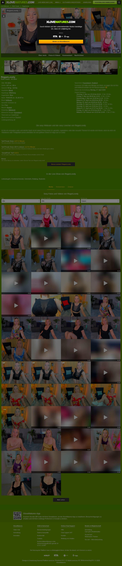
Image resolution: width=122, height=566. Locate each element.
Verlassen (61, 32)
